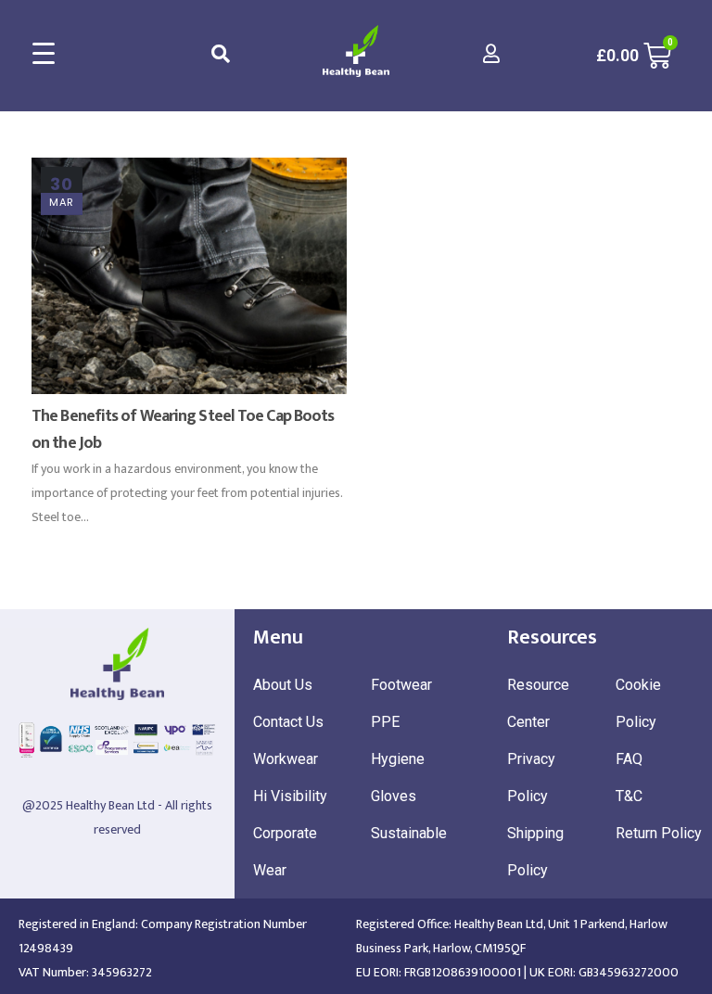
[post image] (189, 276)
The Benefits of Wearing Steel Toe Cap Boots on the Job (183, 429)
